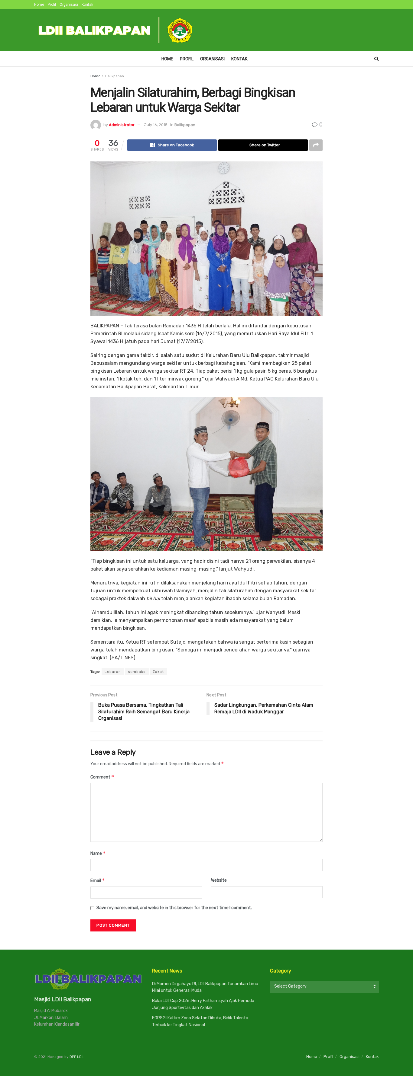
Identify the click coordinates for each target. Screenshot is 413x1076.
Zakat (158, 672)
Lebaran (113, 672)
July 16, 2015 (155, 125)
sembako (137, 672)
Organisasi (69, 4)
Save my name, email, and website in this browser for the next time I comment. (174, 907)
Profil (52, 4)
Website (219, 880)
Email (97, 880)
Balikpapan (114, 76)
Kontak (87, 4)
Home (39, 4)
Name (98, 853)
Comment (102, 777)
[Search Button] (376, 58)
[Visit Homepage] (116, 30)
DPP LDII (76, 1057)
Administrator (122, 125)
